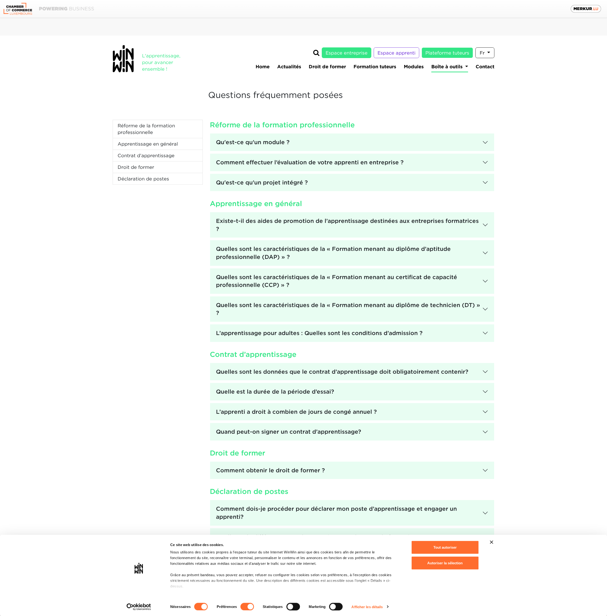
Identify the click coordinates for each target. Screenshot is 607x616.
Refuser (444, 578)
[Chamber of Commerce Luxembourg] (48, 9)
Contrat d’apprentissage (146, 155)
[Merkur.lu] (586, 9)
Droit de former (136, 167)
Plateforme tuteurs (447, 53)
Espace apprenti (396, 53)
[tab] (352, 142)
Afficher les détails (367, 607)
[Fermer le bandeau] (491, 542)
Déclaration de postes (143, 179)
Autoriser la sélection (445, 563)
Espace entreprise (347, 53)
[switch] (247, 606)
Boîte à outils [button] (447, 66)
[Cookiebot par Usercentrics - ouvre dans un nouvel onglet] (139, 606)
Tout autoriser (445, 547)
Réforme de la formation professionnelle (146, 129)
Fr (483, 53)
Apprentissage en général (148, 144)
